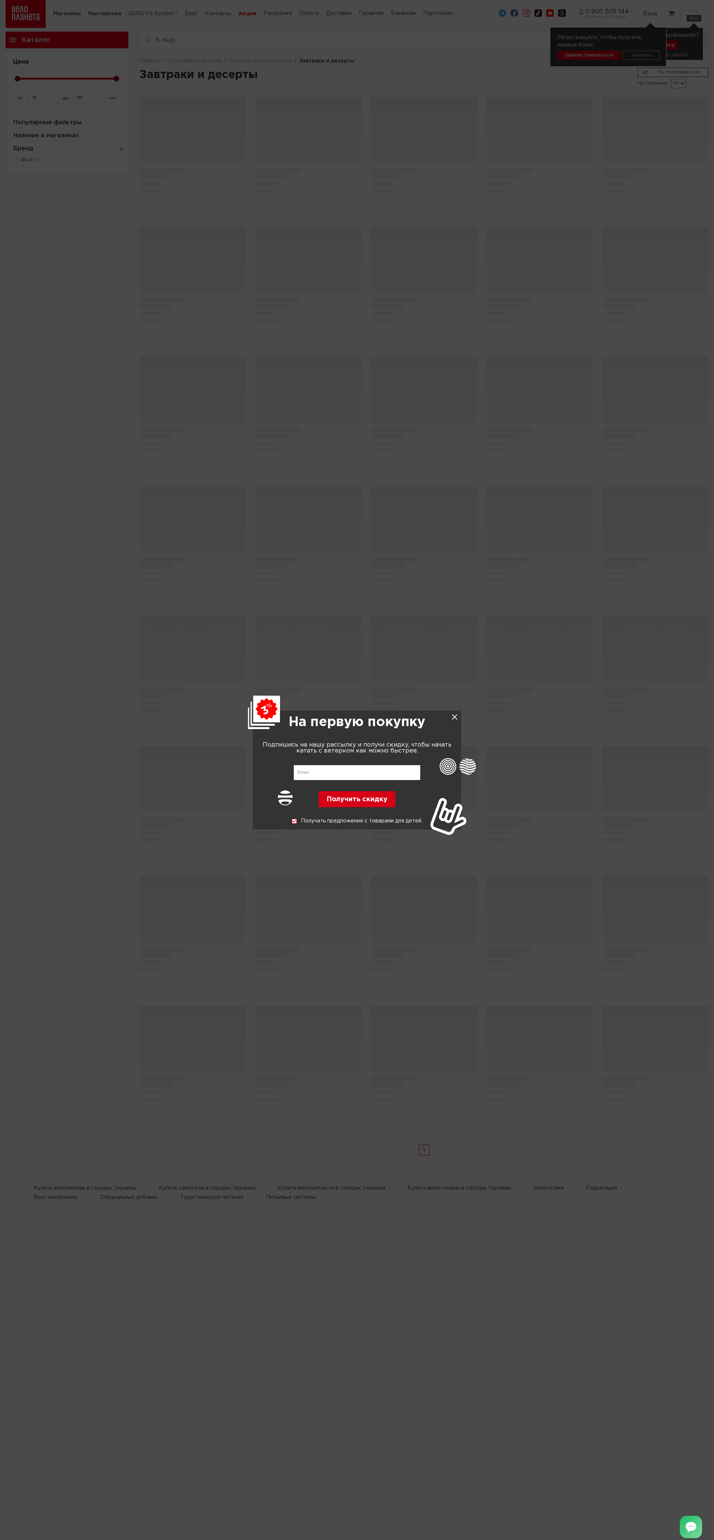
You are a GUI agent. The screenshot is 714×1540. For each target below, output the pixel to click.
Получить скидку (357, 800)
